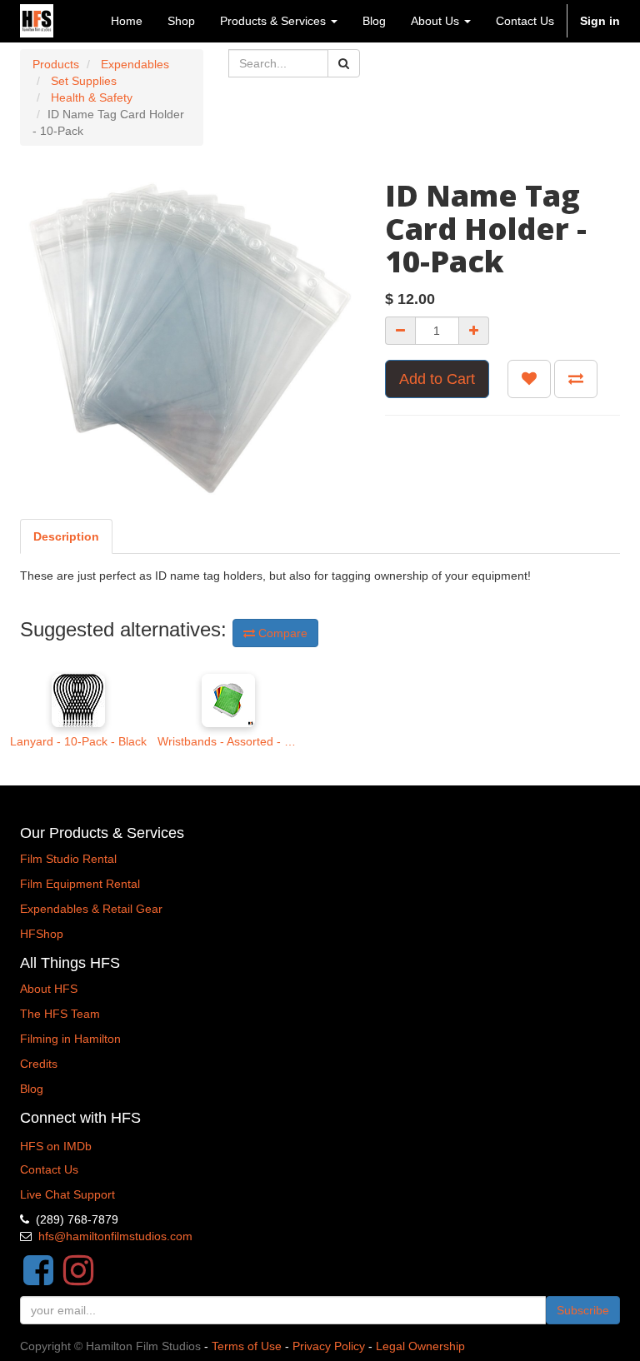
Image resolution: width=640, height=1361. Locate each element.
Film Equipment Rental (80, 883)
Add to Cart (437, 379)
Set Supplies (84, 80)
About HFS (49, 988)
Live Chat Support (67, 1194)
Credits (39, 1063)
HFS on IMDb (56, 1146)
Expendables (135, 64)
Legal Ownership (420, 1346)
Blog (31, 1088)
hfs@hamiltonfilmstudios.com (115, 1236)
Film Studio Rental (68, 858)
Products (55, 64)
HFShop (41, 933)
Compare (281, 633)
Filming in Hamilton (70, 1038)
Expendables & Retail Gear (91, 908)
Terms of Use (247, 1346)
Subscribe (583, 1310)
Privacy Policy (328, 1346)
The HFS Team (60, 1013)
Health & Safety (91, 97)
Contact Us (49, 1169)
